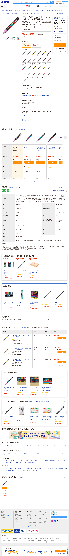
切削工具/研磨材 (37, 468)
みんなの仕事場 (42, 517)
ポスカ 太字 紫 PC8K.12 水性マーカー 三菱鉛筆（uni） (28, 147)
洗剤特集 (46, 538)
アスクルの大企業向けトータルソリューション (43, 522)
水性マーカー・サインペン (27, 10)
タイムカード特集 (32, 537)
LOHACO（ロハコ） (42, 512)
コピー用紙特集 (5, 537)
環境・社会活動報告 (18, 515)
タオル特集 (58, 538)
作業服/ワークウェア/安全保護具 (23, 470)
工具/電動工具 (29, 468)
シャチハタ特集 (59, 540)
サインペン (55, 445)
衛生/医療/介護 (31, 462)
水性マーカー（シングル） (39, 10)
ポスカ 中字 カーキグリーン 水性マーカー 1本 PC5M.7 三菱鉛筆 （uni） (21, 360)
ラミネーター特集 (40, 537)
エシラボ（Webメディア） (43, 518)
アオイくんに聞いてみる (59, 517)
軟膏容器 (17, 502)
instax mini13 (24, 502)
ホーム (3, 10)
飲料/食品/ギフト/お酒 (21, 462)
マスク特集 (39, 540)
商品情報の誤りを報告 (14, 187)
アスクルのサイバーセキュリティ (19, 520)
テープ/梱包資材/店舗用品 (7, 468)
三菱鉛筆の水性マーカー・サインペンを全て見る (20, 13)
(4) (48, 392)
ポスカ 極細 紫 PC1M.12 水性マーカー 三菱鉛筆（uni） (52, 147)
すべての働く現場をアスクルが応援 (29, 540)
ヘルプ (65, 3)
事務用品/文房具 (9, 10)
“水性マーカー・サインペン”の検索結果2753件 (39, 401)
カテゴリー (3, 6)
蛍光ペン (39, 453)
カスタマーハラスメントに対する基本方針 (19, 518)
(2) (31, 167)
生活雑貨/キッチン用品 (9, 462)
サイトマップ (29, 512)
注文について (3, 512)
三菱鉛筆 (7, 13)
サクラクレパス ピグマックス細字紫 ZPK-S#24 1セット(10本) (63, 147)
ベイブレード (32, 502)
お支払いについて (4, 515)
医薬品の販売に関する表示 (31, 526)
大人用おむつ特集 (46, 540)
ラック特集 (25, 538)
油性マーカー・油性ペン (7, 453)
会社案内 (16, 512)
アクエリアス (45, 502)
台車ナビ (20, 540)
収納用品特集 (53, 540)
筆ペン (5, 454)
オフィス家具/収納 (62, 460)
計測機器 (45, 468)
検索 (52, 2)
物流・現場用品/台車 (19, 468)
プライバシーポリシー (31, 515)
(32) (62, 421)
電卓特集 (21, 537)
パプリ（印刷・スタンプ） (43, 514)
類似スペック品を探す (18, 129)
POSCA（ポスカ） (37, 13)
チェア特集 (19, 538)
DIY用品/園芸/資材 (36, 470)
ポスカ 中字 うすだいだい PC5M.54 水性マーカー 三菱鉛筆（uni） (21, 336)
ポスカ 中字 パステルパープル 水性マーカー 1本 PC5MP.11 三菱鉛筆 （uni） (4, 492)
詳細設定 (46, 2)
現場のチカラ (15, 540)
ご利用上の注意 (30, 518)
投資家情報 (17, 514)
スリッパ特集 (51, 538)
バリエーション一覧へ (21, 327)
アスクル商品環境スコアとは (59, 190)
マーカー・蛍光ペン (17, 10)
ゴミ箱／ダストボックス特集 (33, 538)
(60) (10, 421)
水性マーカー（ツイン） (19, 445)
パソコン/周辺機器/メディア (37, 460)
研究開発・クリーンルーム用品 (56, 468)
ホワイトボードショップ (48, 537)
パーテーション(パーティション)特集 (9, 538)
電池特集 (26, 537)
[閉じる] (67, 546)
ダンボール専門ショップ (6, 540)
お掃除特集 (42, 538)
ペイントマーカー (18, 453)
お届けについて (4, 514)
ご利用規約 (29, 514)
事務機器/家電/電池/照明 (50, 460)
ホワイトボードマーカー (49, 453)
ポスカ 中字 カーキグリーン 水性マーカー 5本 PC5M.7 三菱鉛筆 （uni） (21, 349)
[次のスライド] (20, 38)
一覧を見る (20, 477)
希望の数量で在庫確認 (58, 18)
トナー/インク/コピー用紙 (22, 460)
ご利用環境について (30, 517)
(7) (36, 392)
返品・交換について (4, 517)
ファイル (13, 460)
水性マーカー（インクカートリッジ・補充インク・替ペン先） (38, 445)
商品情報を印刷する (63, 13)
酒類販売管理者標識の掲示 (31, 523)
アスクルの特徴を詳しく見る (60, 553)
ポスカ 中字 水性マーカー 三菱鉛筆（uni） (54, 10)
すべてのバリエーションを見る (28, 88)
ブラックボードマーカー (62, 453)
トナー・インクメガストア (14, 537)
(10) (23, 392)
